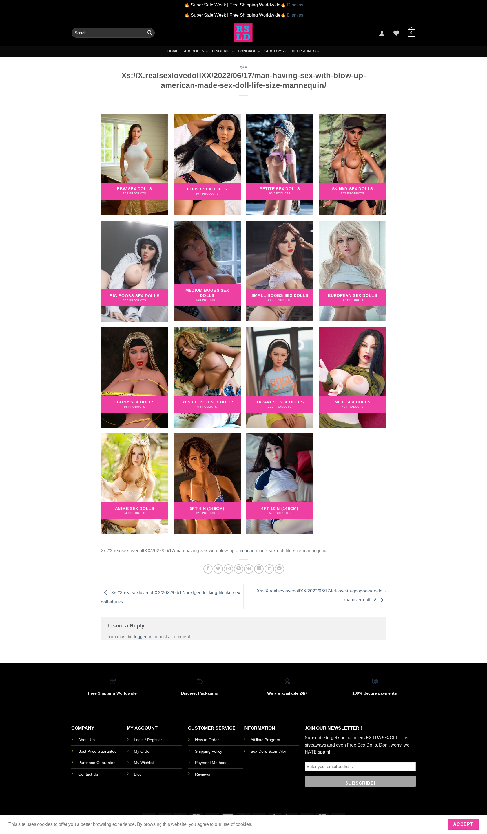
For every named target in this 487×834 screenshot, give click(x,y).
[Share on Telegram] (279, 569)
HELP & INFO (304, 51)
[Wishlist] (396, 33)
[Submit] (149, 33)
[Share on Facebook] (208, 569)
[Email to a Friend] (228, 569)
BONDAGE (247, 51)
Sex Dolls (193, 51)
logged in (143, 636)
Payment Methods (211, 762)
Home (173, 51)
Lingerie (221, 51)
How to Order (207, 740)
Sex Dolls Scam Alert (269, 751)
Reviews (202, 774)
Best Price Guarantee (97, 751)
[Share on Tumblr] (269, 569)
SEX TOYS (274, 51)
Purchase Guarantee (97, 762)
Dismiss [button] (295, 5)
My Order (142, 751)
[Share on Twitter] (218, 569)
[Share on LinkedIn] (259, 569)
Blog (138, 774)
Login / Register (148, 740)
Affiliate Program (265, 740)
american (245, 550)
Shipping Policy (208, 751)
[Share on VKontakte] (248, 569)
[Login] (382, 33)
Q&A (243, 67)
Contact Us (88, 774)
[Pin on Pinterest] (238, 569)
